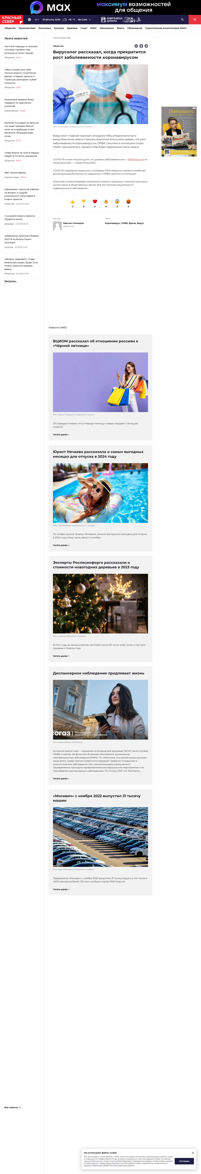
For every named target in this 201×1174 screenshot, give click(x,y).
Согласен (184, 1161)
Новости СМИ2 (58, 327)
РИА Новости (135, 159)
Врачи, (133, 223)
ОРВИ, (125, 223)
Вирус (140, 223)
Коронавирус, (113, 223)
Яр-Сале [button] (82, 19)
